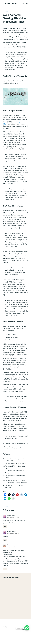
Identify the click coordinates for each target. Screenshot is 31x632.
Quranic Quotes (10, 3)
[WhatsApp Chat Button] (26, 627)
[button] (25, 3)
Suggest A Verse (24, 627)
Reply (5, 526)
